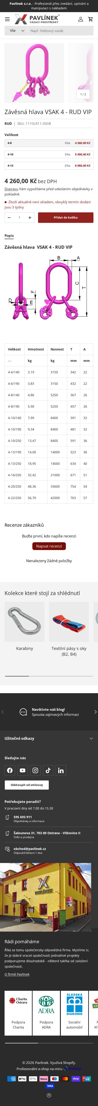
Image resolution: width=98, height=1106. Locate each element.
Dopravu (11, 189)
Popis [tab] (9, 235)
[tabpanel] (49, 374)
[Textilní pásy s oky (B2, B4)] (69, 622)
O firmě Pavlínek (17, 974)
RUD (8, 123)
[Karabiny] (24, 622)
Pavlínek (41, 1062)
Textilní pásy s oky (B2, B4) (69, 651)
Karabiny (24, 648)
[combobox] (49, 30)
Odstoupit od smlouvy (27, 785)
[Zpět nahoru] (49, 1095)
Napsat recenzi (49, 546)
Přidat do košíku (66, 217)
